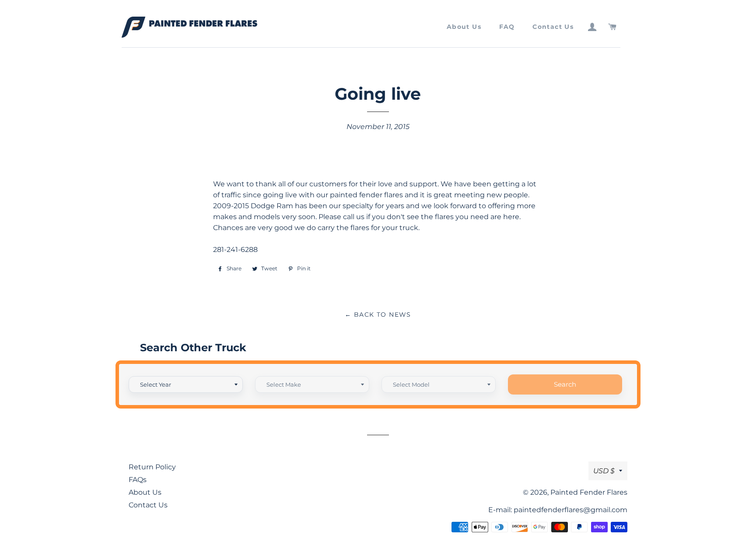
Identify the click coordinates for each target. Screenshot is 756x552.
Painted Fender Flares (588, 492)
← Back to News (378, 314)
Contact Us (553, 27)
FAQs (138, 479)
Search (565, 384)
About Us (464, 27)
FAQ (507, 27)
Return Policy (152, 467)
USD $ (604, 471)
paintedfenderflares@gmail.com (570, 510)
